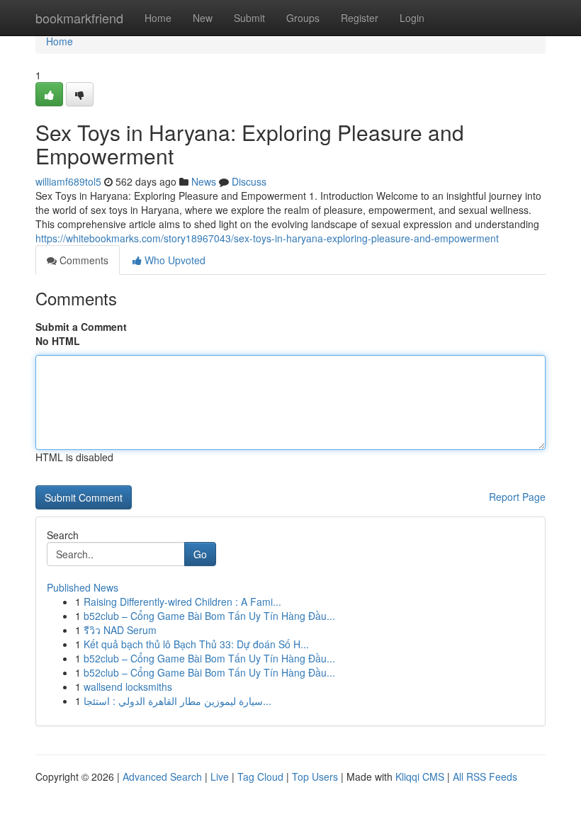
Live (219, 776)
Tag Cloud (260, 776)
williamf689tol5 (68, 181)
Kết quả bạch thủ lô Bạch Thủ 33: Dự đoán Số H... (196, 644)
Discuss (249, 181)
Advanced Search (162, 776)
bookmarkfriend (79, 18)
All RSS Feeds (485, 776)
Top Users (315, 776)
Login (412, 18)
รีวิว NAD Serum (120, 630)
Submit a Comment (81, 327)
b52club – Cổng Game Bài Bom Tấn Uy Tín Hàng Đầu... (209, 616)
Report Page (517, 497)
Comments (82, 260)
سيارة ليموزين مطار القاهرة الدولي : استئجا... (177, 701)
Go (200, 554)
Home (158, 18)
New (203, 18)
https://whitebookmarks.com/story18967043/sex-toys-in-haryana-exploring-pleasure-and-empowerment (267, 238)
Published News (82, 587)
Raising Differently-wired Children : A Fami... (182, 601)
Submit (249, 18)
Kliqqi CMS (419, 776)
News (203, 181)
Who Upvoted (173, 260)
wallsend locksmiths (128, 686)
